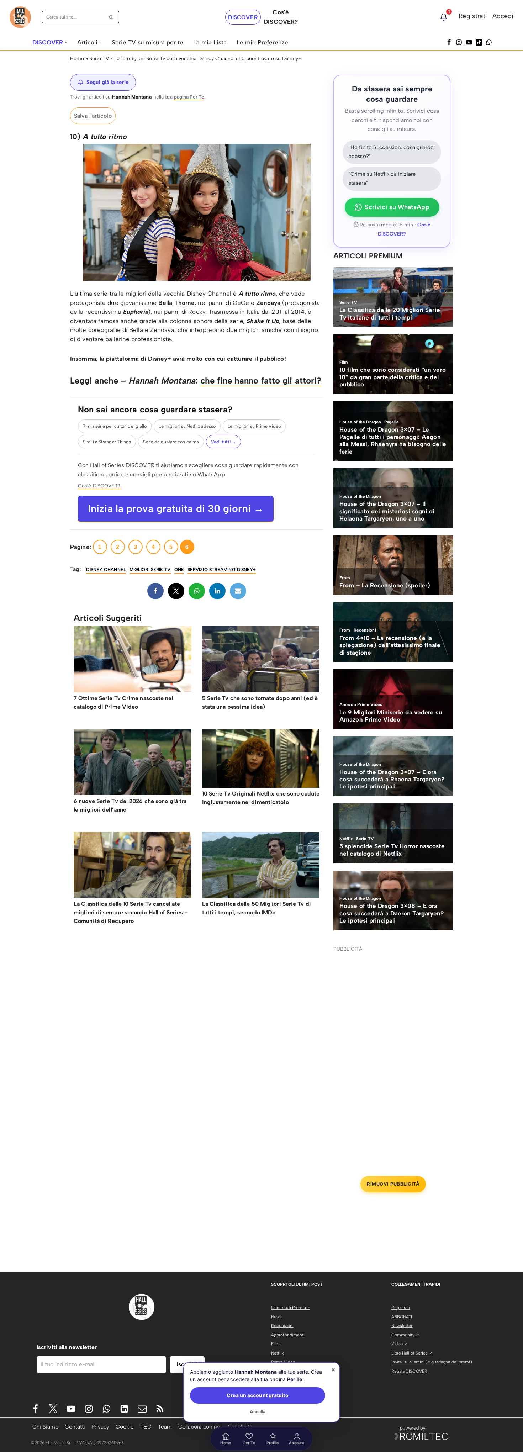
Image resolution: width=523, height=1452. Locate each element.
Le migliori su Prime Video (254, 426)
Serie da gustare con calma (171, 441)
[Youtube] (71, 1408)
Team (165, 1426)
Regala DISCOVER (409, 1371)
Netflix (277, 1353)
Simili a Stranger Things (107, 441)
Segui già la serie (107, 82)
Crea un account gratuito (257, 1395)
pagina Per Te (189, 97)
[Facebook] (449, 42)
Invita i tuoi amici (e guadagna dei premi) (431, 1361)
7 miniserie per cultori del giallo (115, 426)
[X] (176, 591)
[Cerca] (111, 17)
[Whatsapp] (489, 42)
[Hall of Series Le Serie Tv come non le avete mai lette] (20, 17)
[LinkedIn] (217, 591)
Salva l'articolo (93, 115)
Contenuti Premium (290, 1307)
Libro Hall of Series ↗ (412, 1353)
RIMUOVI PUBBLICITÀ (393, 1184)
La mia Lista (210, 42)
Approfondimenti (288, 1334)
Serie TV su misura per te (147, 42)
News (276, 1316)
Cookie (125, 1426)
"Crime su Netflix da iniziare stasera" (382, 178)
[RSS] (159, 1408)
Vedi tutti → (223, 441)
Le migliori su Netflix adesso (187, 426)
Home (77, 59)
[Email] (238, 591)
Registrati (473, 16)
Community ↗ (405, 1334)
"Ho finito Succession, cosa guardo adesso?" (391, 152)
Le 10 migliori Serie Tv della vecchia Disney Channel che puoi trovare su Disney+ (207, 59)
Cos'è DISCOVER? (99, 486)
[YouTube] (469, 42)
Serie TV (99, 59)
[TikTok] (479, 42)
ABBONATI (401, 1316)
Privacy (100, 1426)
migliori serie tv (150, 569)
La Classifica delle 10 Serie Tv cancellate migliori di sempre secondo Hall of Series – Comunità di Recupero (131, 912)
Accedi (502, 16)
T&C (146, 1426)
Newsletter (402, 1325)
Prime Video (283, 1361)
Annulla (258, 1411)
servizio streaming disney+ (221, 569)
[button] (66, 42)
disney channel (106, 569)
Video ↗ (399, 1343)
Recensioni (282, 1325)
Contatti (75, 1426)
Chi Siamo (45, 1426)
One (179, 569)
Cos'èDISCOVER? (281, 17)
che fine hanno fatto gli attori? (260, 380)
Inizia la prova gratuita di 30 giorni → (176, 508)
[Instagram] (459, 42)
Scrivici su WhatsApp (397, 207)
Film (275, 1343)
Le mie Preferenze (262, 42)
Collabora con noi (200, 1426)
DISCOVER (243, 17)
